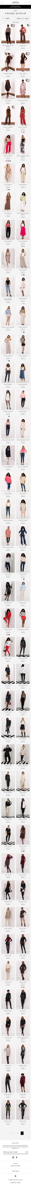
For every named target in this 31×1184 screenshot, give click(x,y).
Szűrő (7, 18)
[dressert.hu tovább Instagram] (13, 1157)
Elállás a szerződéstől (15, 1165)
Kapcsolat (15, 1163)
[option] (15, 7)
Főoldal (15, 10)
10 (18, 1133)
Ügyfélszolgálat (15, 1171)
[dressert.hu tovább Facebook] (16, 1157)
